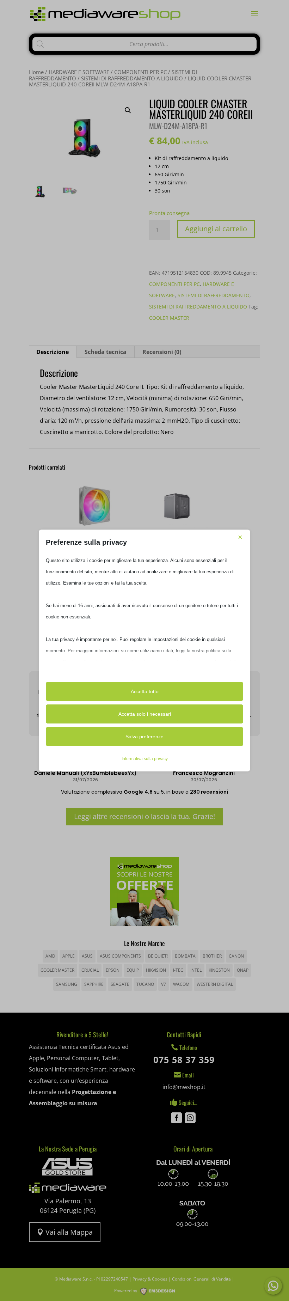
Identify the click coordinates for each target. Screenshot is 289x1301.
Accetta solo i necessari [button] (144, 714)
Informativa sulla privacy (145, 758)
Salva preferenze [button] (144, 736)
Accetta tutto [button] (145, 691)
